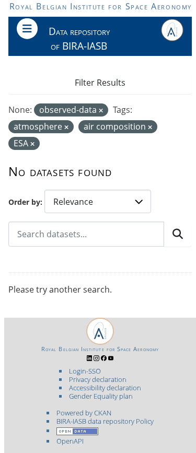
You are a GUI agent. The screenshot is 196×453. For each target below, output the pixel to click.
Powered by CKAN (83, 412)
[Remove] (101, 110)
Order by (24, 202)
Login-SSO (85, 371)
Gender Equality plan (101, 396)
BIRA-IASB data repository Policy (105, 421)
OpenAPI (70, 441)
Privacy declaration (97, 379)
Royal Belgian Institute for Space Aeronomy (100, 6)
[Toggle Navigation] (27, 28)
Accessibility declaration (105, 387)
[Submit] (178, 234)
